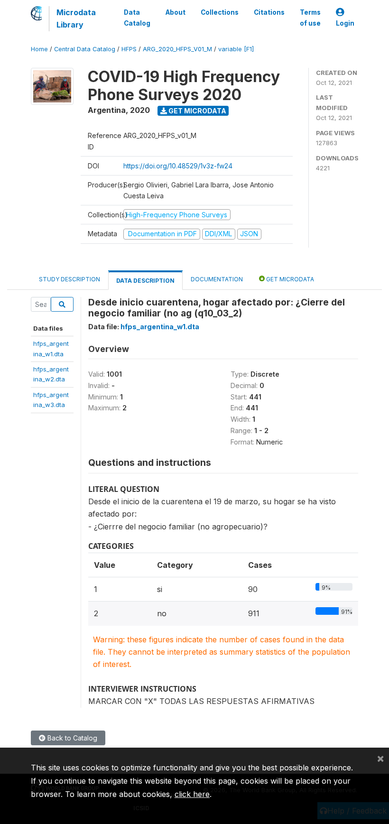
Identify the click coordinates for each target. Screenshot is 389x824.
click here (192, 794)
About (175, 12)
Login (345, 23)
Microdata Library (76, 18)
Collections (220, 12)
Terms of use (310, 18)
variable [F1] (236, 49)
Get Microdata (196, 111)
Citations (269, 12)
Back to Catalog (71, 738)
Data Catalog (137, 18)
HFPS (129, 49)
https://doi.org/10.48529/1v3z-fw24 (177, 166)
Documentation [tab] (217, 279)
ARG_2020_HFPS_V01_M (177, 49)
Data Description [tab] (145, 280)
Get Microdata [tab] (289, 279)
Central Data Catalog (84, 49)
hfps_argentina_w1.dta (159, 327)
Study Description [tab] (69, 279)
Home (39, 49)
